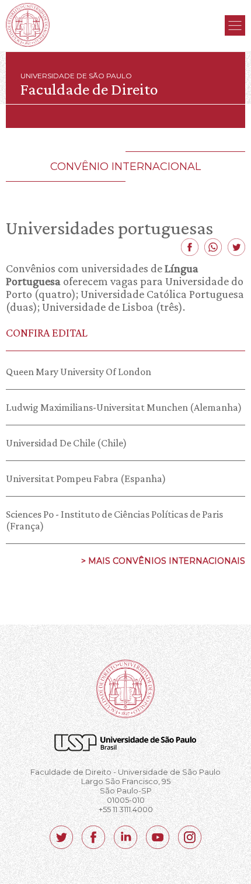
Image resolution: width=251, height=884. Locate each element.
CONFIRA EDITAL (47, 332)
